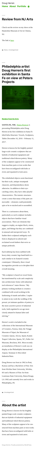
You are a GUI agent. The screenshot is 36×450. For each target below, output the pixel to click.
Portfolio (21, 6)
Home (5, 6)
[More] (29, 7)
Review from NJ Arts (17, 19)
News (6, 50)
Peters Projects (22, 125)
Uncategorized (13, 50)
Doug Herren (8, 3)
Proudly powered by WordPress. (21, 445)
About (12, 6)
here (12, 40)
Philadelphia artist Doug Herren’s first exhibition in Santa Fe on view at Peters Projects (17, 74)
